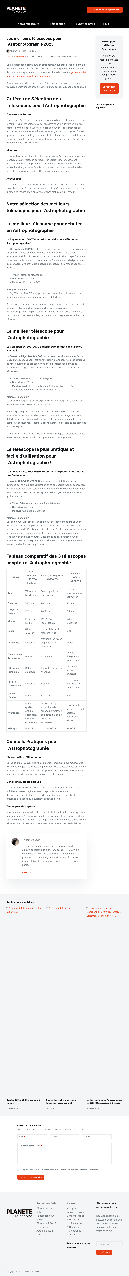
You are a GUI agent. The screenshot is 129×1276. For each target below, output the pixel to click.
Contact (70, 1234)
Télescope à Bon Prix (47, 1223)
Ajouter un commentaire (30, 1146)
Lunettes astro (85, 23)
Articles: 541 (27, 872)
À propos (71, 1208)
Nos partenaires (75, 1212)
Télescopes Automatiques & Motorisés (44, 1231)
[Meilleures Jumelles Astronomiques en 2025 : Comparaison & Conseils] (104, 1001)
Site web (88, 1136)
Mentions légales (75, 1215)
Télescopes (57, 23)
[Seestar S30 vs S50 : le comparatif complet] (24, 1001)
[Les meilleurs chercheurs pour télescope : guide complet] (64, 1001)
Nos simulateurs (28, 23)
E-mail (55, 1136)
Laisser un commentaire (31, 1177)
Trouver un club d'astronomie (105, 9)
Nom (22, 1136)
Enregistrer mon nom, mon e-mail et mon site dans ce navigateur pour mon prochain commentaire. (59, 1170)
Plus (106, 23)
